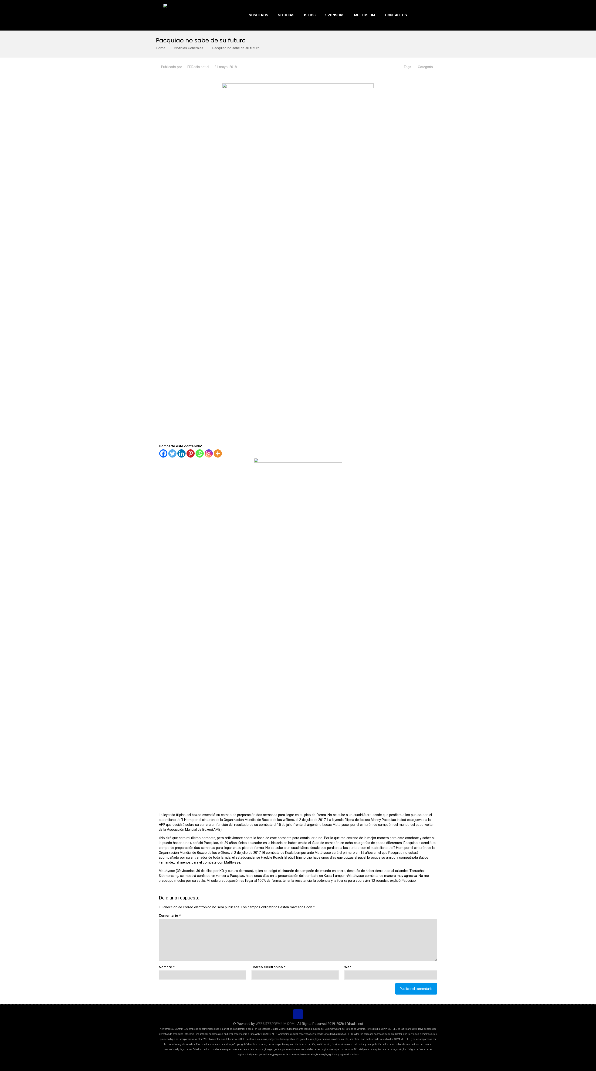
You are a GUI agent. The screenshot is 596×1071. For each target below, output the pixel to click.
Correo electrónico (268, 967)
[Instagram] (209, 453)
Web (348, 967)
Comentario (170, 915)
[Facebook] (163, 453)
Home (160, 48)
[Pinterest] (190, 453)
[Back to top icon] (298, 1014)
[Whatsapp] (200, 453)
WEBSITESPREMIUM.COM (275, 1024)
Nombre (167, 967)
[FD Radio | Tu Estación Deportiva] (181, 15)
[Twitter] (172, 453)
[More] (218, 453)
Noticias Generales (188, 48)
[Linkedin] (181, 453)
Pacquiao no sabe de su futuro (236, 48)
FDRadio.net (196, 67)
